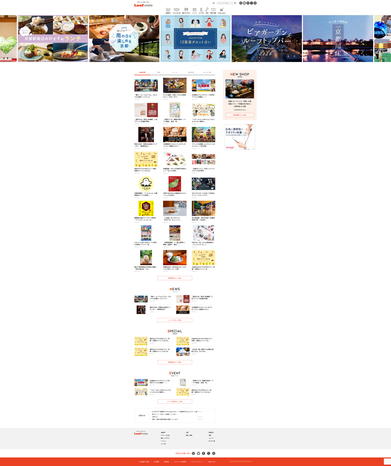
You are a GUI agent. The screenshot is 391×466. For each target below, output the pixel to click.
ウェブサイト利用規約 (180, 462)
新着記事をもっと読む (174, 278)
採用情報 (166, 462)
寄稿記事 (191, 72)
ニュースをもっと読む (174, 320)
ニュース (175, 72)
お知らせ (155, 417)
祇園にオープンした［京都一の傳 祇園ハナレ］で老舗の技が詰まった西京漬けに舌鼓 (239, 103)
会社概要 (156, 462)
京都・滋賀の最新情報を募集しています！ (165, 419)
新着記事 (142, 72)
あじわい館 (207, 72)
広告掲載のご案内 (144, 462)
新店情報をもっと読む (239, 115)
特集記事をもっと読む (174, 362)
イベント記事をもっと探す (175, 401)
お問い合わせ (212, 462)
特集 (158, 72)
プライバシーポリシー (197, 462)
